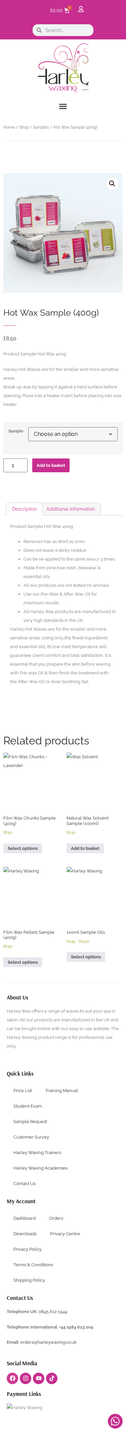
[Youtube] (38, 1378)
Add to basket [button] (85, 848)
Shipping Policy (29, 1280)
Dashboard (24, 1218)
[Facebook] (12, 1378)
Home (9, 127)
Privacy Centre (65, 1233)
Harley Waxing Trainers (37, 1152)
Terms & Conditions (33, 1264)
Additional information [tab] (70, 509)
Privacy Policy (27, 1249)
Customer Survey (31, 1137)
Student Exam (27, 1106)
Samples (41, 127)
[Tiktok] (51, 1378)
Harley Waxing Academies (40, 1168)
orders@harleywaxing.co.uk (49, 1342)
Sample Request (30, 1121)
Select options (23, 848)
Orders (56, 1218)
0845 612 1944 (53, 1311)
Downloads (25, 1233)
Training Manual (61, 1090)
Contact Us (24, 1183)
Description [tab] (24, 509)
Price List (22, 1090)
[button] (63, 106)
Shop (24, 127)
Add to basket (51, 465)
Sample (15, 431)
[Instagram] (25, 1378)
